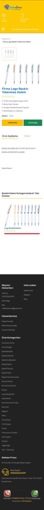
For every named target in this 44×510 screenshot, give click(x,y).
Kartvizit (5, 407)
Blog (25, 299)
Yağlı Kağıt (6, 446)
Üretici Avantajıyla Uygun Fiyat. (15, 101)
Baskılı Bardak (7, 352)
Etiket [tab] (27, 136)
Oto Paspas (6, 424)
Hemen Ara (12, 123)
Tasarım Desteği (8, 330)
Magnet (5, 411)
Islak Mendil (6, 399)
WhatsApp (6, 301)
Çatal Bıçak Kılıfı (8, 394)
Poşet (4, 428)
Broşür (4, 390)
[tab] (9, 54)
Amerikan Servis (8, 343)
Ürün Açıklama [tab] (10, 136)
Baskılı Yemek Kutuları (10, 377)
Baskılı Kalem (7, 364)
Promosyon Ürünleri (9, 433)
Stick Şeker (6, 437)
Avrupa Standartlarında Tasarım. (16, 108)
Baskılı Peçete (7, 369)
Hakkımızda (28, 291)
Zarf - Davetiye (8, 450)
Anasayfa (6, 39)
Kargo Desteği (7, 321)
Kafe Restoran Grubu (10, 403)
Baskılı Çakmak (7, 356)
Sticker (5, 441)
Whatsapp (35, 498)
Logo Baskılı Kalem (12, 228)
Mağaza (27, 295)
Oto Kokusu (6, 420)
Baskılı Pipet (6, 373)
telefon (7, 498)
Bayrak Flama (7, 381)
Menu (4, 416)
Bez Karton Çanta (9, 386)
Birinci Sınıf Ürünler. (11, 104)
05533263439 (18, 473)
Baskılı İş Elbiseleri (9, 360)
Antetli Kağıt (7, 347)
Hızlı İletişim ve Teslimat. (13, 111)
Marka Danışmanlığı (9, 326)
